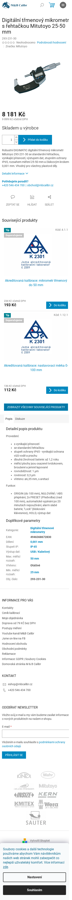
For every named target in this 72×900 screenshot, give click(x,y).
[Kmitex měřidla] (24, 804)
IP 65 (33, 546)
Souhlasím (34, 890)
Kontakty (7, 607)
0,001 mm (36, 541)
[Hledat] (42, 5)
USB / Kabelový (40, 551)
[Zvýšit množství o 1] (16, 137)
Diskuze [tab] (20, 418)
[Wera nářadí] (48, 804)
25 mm (34, 572)
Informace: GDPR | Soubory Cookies (24, 659)
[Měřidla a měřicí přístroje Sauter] (36, 817)
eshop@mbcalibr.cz (20, 684)
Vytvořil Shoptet (40, 840)
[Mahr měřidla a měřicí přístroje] (48, 775)
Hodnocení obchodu (14, 643)
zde (5, 867)
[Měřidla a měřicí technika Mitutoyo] (48, 786)
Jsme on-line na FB (13, 638)
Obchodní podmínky (14, 648)
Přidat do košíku (38, 139)
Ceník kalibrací (11, 612)
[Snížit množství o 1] (16, 142)
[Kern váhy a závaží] (48, 794)
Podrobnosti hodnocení (51, 42)
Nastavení (34, 877)
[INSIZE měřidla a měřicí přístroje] (24, 794)
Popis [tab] (8, 418)
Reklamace (9, 653)
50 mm (34, 558)
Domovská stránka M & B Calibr (21, 664)
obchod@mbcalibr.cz (40, 185)
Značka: (16, 46)
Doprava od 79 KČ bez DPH (19, 623)
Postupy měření (11, 628)
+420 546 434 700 (13, 185)
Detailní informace (13, 173)
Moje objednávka (12, 618)
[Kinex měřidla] (24, 775)
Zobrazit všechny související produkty (36, 407)
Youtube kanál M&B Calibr (18, 633)
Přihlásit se (14, 755)
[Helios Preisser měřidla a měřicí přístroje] (24, 786)
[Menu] (63, 5)
